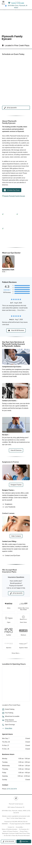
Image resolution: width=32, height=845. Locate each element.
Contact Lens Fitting (9, 541)
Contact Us (11, 827)
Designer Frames (8, 490)
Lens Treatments (10, 507)
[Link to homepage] (16, 3)
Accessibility (19, 827)
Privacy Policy (24, 831)
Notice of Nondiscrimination (9, 829)
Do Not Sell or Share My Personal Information (17, 835)
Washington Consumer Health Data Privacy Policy (16, 833)
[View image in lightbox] (13, 196)
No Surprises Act (24, 829)
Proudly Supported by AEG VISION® (20, 823)
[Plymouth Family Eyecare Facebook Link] (16, 798)
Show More (21, 310)
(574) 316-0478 (12, 789)
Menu (3, 4)
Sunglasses (8, 504)
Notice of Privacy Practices (10, 831)
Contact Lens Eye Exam (12, 555)
